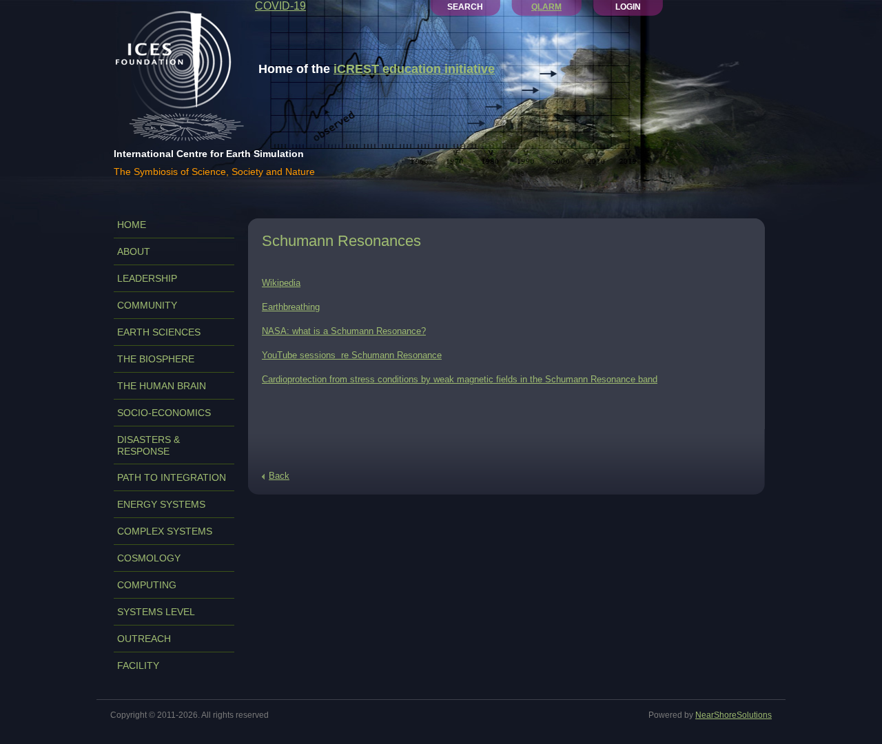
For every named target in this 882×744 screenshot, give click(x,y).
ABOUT (133, 251)
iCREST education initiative (414, 69)
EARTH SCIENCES (159, 332)
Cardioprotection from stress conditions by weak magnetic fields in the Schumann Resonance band (459, 379)
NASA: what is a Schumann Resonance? (344, 331)
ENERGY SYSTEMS (161, 504)
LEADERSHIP (147, 278)
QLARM (546, 7)
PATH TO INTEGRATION (171, 477)
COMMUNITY (147, 305)
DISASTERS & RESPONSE (148, 445)
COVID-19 (280, 6)
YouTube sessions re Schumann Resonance (352, 355)
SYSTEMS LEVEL (156, 611)
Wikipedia (281, 283)
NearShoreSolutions (733, 715)
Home (131, 224)
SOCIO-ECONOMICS (164, 412)
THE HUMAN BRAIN (161, 385)
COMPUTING (146, 584)
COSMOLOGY (149, 558)
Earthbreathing (291, 307)
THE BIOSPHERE (155, 358)
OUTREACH (144, 638)
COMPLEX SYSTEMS (164, 531)
